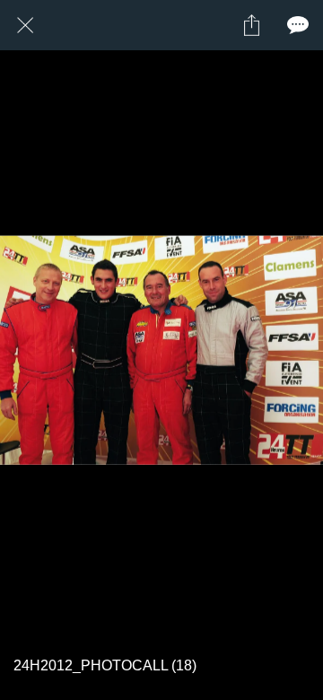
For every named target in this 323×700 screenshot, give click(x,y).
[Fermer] (25, 25)
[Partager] (251, 25)
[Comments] (297, 25)
